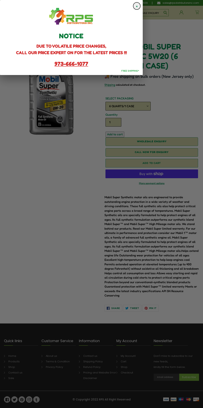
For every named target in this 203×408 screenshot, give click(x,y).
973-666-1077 (71, 63)
